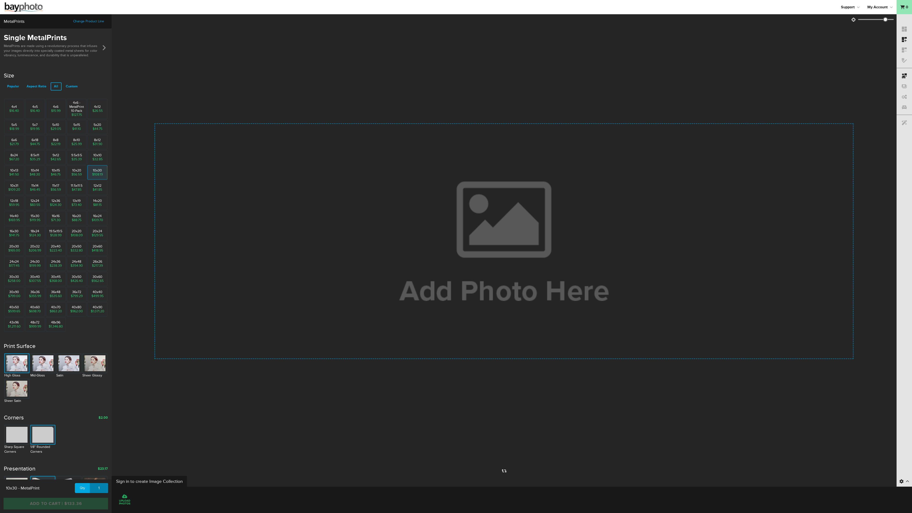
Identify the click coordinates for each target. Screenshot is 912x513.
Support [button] (848, 7)
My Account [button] (877, 7)
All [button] (56, 86)
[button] (904, 7)
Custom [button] (72, 86)
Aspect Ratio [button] (36, 86)
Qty (82, 488)
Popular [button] (13, 86)
